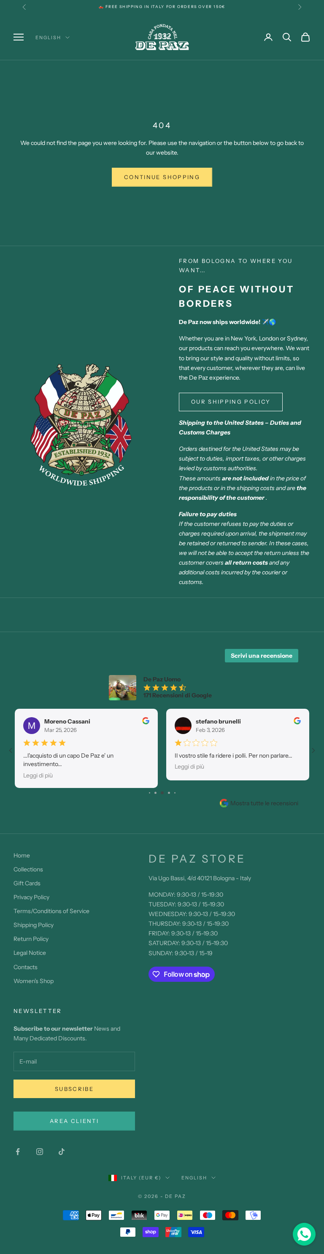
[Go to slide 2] (149, 792)
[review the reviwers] (145, 720)
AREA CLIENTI (74, 1120)
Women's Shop (34, 981)
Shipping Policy (34, 925)
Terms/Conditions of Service (51, 911)
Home (22, 855)
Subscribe (74, 1088)
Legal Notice (30, 953)
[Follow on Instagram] (39, 1151)
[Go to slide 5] (169, 793)
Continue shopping (162, 177)
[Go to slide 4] (162, 792)
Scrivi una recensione (261, 655)
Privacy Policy (31, 897)
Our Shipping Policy (230, 401)
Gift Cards (27, 883)
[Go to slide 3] (155, 793)
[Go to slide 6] (175, 792)
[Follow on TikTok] (61, 1151)
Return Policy (31, 939)
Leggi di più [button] (38, 775)
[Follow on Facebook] (18, 1151)
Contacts (26, 967)
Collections (28, 869)
